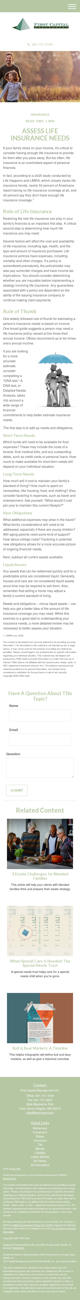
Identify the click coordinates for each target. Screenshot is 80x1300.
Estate (40, 1136)
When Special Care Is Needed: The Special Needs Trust (40, 963)
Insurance (40, 1140)
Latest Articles (40, 1157)
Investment (40, 1132)
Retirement (40, 1128)
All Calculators (40, 1165)
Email (13, 730)
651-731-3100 (42, 44)
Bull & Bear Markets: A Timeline (40, 1048)
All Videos (40, 1161)
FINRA (15, 1248)
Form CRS (15, 1168)
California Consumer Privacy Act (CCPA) (32, 1225)
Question (13, 754)
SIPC (21, 1248)
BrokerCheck (9, 1178)
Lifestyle (40, 1153)
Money (40, 1148)
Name (13, 705)
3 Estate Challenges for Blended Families (40, 876)
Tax (40, 1144)
